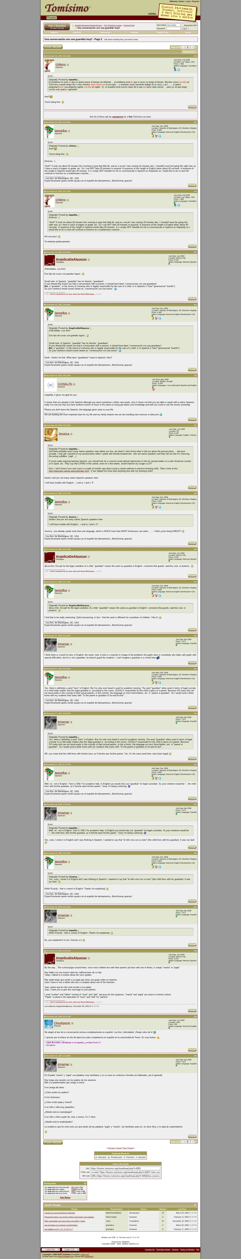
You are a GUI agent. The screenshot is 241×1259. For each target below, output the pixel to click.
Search (188, 32)
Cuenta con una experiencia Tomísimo (59, 1213)
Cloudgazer (62, 1023)
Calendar (134, 32)
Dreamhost (88, 1256)
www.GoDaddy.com (66, 1256)
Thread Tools (188, 52)
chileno (61, 64)
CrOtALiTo (65, 384)
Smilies (74, 1189)
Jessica (64, 433)
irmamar (63, 644)
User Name (161, 25)
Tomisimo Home (163, 1249)
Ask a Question (57, 25)
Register (195, 1)
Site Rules (65, 1197)
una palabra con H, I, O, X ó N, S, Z (58, 1229)
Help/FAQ (77, 32)
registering (117, 117)
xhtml (83, 1254)
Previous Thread (114, 1148)
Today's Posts (162, 32)
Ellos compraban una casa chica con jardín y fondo (64, 1221)
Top (197, 1249)
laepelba (61, 130)
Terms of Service (187, 1249)
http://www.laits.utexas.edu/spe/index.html (69, 471)
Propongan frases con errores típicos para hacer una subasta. (69, 1217)
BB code (74, 1187)
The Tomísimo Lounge (113, 25)
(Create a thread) (57, 28)
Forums (51, 17)
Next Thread (128, 1148)
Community (105, 32)
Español (152, 14)
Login (188, 1)
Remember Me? (190, 25)
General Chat (129, 25)
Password (161, 28)
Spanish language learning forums (88, 25)
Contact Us (150, 1249)
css (86, 1254)
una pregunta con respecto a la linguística (61, 1225)
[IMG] (73, 1191)
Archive (175, 1249)
